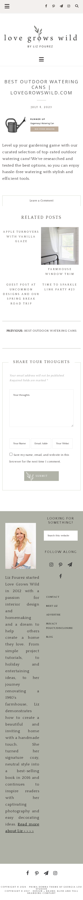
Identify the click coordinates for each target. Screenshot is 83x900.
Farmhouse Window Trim (59, 271)
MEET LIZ (52, 606)
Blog (49, 637)
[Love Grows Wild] (41, 36)
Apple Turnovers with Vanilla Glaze (21, 236)
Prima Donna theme (44, 887)
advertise (53, 614)
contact (52, 597)
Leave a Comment (42, 200)
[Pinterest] (54, 6)
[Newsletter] (61, 6)
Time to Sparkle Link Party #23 (59, 287)
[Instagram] (69, 6)
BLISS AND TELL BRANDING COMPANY (52, 892)
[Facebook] (46, 6)
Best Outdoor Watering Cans (50, 330)
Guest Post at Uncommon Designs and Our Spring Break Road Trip (21, 294)
